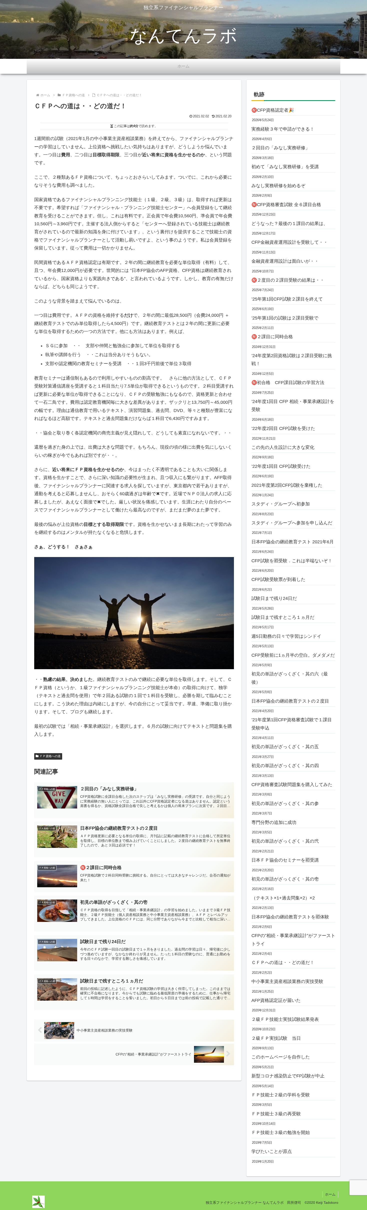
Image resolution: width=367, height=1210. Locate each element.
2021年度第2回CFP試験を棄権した (286, 485)
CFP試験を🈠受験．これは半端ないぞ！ (291, 560)
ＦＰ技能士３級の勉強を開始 (280, 1132)
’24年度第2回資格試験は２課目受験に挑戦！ (291, 359)
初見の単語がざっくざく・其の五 (285, 746)
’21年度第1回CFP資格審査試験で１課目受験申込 (291, 723)
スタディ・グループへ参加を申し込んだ (291, 522)
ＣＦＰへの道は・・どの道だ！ (282, 962)
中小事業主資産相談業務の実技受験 (287, 981)
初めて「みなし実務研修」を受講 (285, 166)
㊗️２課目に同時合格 (272, 336)
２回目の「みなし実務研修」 (280, 147)
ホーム (330, 1194)
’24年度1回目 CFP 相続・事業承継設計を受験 (292, 405)
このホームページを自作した (280, 1056)
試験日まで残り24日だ (274, 598)
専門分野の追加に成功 (273, 822)
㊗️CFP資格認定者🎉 (272, 110)
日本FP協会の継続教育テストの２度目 (290, 701)
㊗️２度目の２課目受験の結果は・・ (287, 280)
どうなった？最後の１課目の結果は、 (289, 223)
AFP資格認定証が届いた (276, 1000)
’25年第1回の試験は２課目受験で (284, 318)
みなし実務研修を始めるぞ (278, 185)
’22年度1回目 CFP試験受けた (281, 466)
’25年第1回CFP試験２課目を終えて (287, 299)
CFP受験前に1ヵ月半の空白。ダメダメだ (293, 655)
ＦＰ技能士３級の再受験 (276, 1113)
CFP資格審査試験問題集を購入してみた (291, 784)
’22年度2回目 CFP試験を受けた (283, 428)
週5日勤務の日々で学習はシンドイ (286, 636)
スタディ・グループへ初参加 (280, 503)
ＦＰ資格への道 (50, 756)
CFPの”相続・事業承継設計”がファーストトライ (293, 939)
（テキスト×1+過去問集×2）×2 (283, 897)
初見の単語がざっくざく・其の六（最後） (289, 677)
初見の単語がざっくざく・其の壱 (285, 879)
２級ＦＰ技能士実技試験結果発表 (285, 1019)
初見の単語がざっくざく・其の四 (285, 765)
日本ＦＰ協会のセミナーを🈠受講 (285, 860)
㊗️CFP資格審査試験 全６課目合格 (286, 204)
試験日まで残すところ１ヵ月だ (282, 617)
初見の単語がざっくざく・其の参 (285, 803)
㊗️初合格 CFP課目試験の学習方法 (287, 382)
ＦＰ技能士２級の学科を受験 (280, 1094)
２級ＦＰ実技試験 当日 (276, 1038)
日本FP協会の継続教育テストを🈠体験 (290, 916)
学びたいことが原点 (271, 1151)
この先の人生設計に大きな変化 (282, 447)
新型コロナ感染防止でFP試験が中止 (288, 1075)
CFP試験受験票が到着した (278, 579)
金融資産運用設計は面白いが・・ (285, 261)
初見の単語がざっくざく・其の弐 (285, 841)
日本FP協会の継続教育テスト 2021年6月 (292, 541)
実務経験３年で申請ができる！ (282, 129)
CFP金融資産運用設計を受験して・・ (289, 242)
